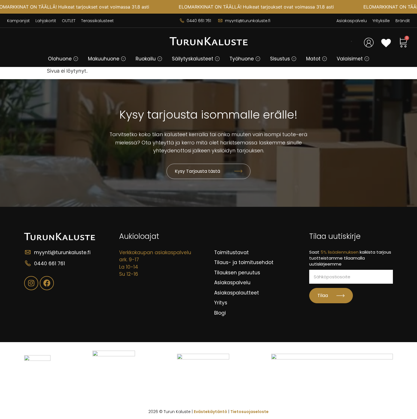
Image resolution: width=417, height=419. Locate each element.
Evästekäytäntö (210, 411)
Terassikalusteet (97, 21)
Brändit (402, 21)
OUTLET (68, 21)
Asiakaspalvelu (351, 21)
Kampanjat (18, 21)
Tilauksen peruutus (237, 272)
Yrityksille (381, 21)
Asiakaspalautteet (236, 292)
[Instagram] (31, 283)
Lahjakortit (45, 21)
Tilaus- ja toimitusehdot (243, 262)
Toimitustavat (231, 252)
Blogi (220, 312)
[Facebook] (47, 283)
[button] (75, 58)
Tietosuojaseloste (249, 411)
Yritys (220, 302)
